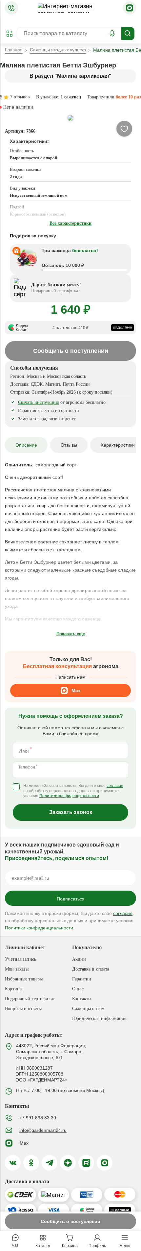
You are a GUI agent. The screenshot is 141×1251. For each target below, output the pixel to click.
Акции (79, 959)
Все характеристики (70, 223)
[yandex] (68, 1163)
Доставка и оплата (90, 969)
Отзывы (69, 445)
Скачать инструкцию (38, 402)
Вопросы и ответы (23, 1008)
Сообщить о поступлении (70, 1221)
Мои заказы (17, 969)
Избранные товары (24, 979)
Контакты (81, 998)
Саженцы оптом (88, 1008)
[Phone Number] (11, 7)
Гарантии (81, 979)
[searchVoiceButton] (112, 33)
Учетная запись (20, 959)
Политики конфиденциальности (69, 796)
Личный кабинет (25, 947)
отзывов (20, 96)
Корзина (13, 988)
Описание (26, 445)
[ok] (31, 1163)
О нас (78, 988)
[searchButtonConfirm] (127, 33)
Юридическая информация (99, 1018)
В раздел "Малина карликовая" (70, 76)
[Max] (129, 7)
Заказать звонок (70, 812)
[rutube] (86, 1163)
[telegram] (49, 1163)
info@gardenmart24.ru (43, 1130)
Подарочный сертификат (30, 998)
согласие (115, 785)
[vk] (13, 1163)
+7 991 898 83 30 (37, 1117)
